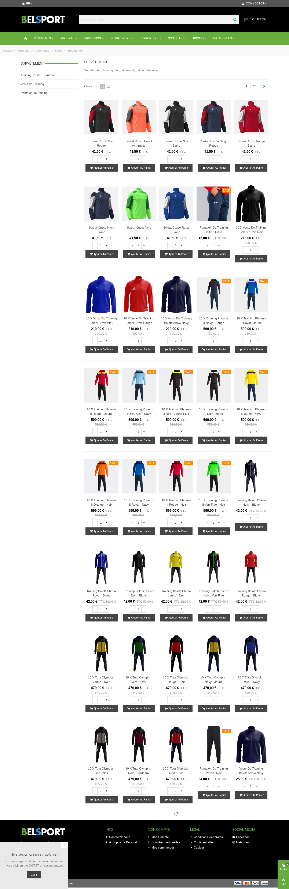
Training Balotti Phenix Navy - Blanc (251, 502)
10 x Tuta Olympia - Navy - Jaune (213, 680)
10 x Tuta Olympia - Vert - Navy (138, 680)
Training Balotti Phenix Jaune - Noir (176, 593)
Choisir (89, 86)
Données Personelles (165, 842)
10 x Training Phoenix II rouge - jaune (101, 411)
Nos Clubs (176, 38)
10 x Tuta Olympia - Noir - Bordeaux (138, 771)
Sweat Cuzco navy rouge (213, 143)
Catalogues (222, 38)
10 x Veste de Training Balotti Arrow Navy (176, 321)
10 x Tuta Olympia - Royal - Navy (251, 680)
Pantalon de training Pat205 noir (214, 771)
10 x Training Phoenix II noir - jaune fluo (176, 411)
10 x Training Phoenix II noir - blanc (213, 411)
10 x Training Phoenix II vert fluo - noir (213, 502)
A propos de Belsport (123, 842)
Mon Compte (160, 837)
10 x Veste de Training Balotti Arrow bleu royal (101, 323)
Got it (34, 874)
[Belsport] (49, 19)
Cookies (199, 847)
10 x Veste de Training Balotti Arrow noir (251, 230)
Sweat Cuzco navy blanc (101, 230)
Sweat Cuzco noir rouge (101, 143)
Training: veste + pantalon (38, 75)
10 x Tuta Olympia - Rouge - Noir (176, 680)
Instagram (243, 842)
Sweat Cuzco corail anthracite (139, 143)
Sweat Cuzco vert (139, 227)
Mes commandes (163, 847)
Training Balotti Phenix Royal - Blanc (101, 593)
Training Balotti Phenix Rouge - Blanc (251, 593)
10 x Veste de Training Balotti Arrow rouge (139, 321)
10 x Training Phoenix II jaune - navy (251, 411)
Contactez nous (119, 837)
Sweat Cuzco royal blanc (176, 230)
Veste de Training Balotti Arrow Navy (251, 771)
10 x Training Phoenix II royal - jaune (251, 321)
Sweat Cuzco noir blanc (176, 143)
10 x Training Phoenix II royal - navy (139, 502)
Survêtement (32, 63)
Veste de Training (32, 84)
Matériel (67, 38)
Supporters (149, 38)
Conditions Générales (208, 837)
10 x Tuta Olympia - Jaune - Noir (101, 680)
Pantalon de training (34, 92)
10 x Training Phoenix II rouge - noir (176, 502)
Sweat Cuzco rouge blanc (251, 143)
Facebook (242, 837)
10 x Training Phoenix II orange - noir (101, 502)
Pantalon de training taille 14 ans (214, 230)
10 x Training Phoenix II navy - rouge (213, 321)
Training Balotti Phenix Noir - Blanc (139, 593)
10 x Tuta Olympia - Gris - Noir (101, 771)
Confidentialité (203, 842)
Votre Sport (120, 38)
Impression (92, 38)
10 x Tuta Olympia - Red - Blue (176, 771)
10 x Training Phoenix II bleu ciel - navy (139, 411)
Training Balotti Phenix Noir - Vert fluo (214, 593)
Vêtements (42, 38)
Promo (198, 38)
